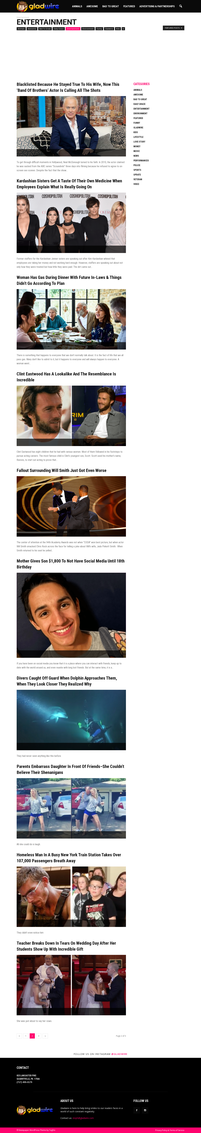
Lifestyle (138, 137)
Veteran (137, 179)
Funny (99, 28)
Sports (137, 170)
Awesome (92, 6)
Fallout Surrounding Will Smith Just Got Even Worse (61, 470)
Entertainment (73, 28)
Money (136, 146)
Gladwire (109, 28)
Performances (141, 160)
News (136, 156)
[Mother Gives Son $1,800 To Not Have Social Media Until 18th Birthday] (71, 615)
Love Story (139, 141)
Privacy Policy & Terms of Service (169, 1130)
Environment (87, 28)
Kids (118, 28)
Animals (77, 6)
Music (136, 151)
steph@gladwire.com (83, 1118)
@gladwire (119, 1053)
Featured (129, 6)
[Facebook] (136, 1110)
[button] (180, 6)
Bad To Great (110, 6)
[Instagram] (145, 1110)
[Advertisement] (71, 58)
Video (136, 184)
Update (137, 174)
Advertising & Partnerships (157, 6)
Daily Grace (59, 28)
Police (136, 165)
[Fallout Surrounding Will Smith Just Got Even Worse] (71, 506)
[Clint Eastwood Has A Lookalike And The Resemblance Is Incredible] (71, 416)
